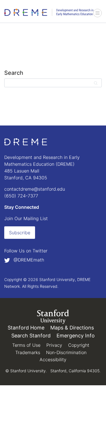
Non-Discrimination (66, 352)
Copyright (78, 345)
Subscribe (19, 232)
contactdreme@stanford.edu (34, 189)
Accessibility (53, 359)
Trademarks (27, 352)
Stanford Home (26, 328)
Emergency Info (76, 336)
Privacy (54, 345)
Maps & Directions (72, 328)
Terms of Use (26, 345)
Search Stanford (31, 336)
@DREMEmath (28, 260)
